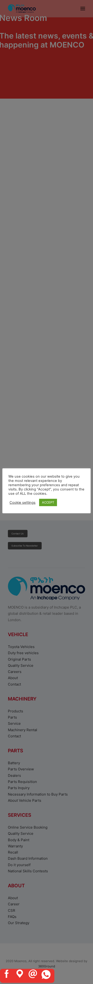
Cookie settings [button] (23, 502)
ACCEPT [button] (48, 502)
